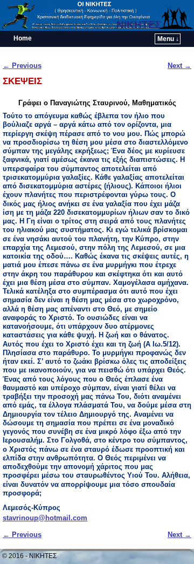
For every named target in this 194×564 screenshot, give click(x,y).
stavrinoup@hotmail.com (45, 518)
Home (22, 38)
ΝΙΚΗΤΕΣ (138, 24)
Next (179, 66)
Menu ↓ (168, 39)
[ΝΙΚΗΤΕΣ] (97, 15)
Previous (22, 66)
